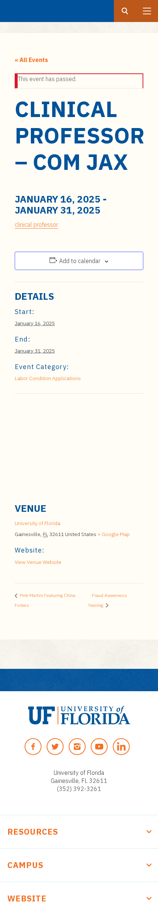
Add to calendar (79, 261)
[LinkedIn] (121, 746)
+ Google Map (113, 534)
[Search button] (125, 11)
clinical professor (36, 224)
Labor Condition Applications (48, 378)
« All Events (31, 59)
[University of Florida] (79, 715)
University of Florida (37, 523)
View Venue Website (38, 562)
